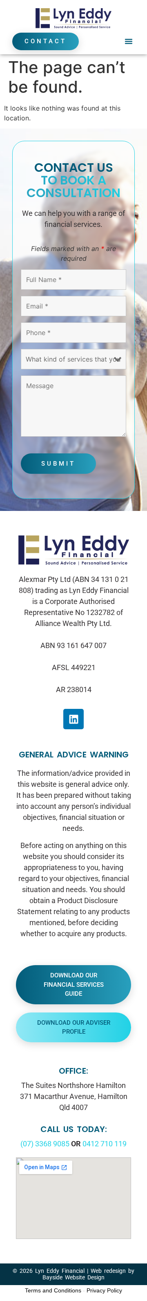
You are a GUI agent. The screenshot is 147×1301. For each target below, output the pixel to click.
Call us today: (73, 1129)
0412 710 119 (104, 1143)
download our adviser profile (73, 1027)
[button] (128, 41)
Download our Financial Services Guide (74, 984)
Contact (45, 41)
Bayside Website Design (73, 1277)
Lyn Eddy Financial (60, 1271)
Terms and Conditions (53, 1290)
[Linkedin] (73, 719)
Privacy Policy (104, 1290)
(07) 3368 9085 (44, 1143)
